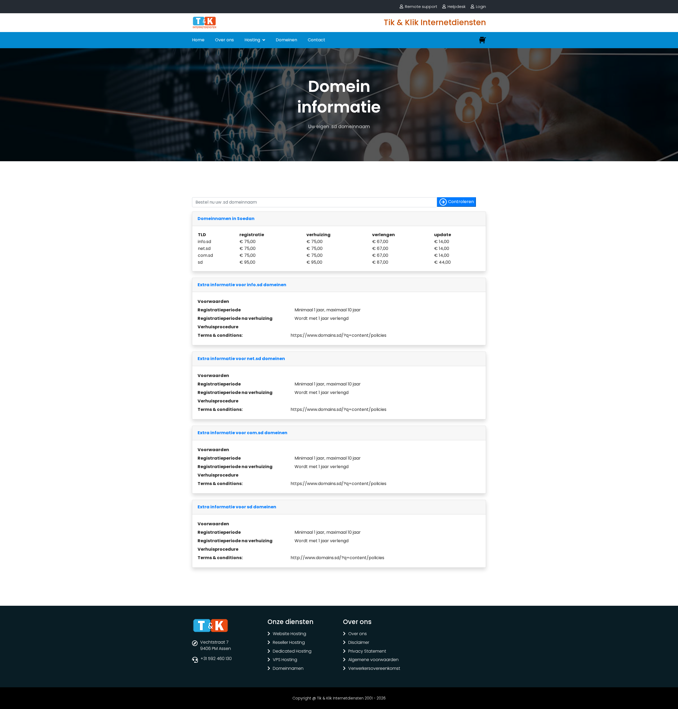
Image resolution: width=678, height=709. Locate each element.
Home (198, 40)
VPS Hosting (285, 660)
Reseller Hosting (289, 642)
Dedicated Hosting (292, 651)
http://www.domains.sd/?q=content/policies (337, 558)
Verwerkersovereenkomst (374, 668)
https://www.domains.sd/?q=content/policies (338, 335)
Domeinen (286, 40)
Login (481, 6)
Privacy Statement (367, 651)
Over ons (224, 40)
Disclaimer (358, 642)
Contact (316, 40)
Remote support (421, 6)
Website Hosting (289, 634)
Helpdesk (457, 6)
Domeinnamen (288, 668)
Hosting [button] (252, 40)
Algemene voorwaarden (373, 660)
